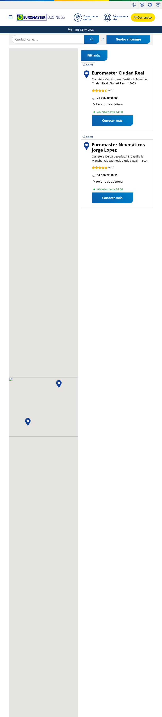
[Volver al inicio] (151, 708)
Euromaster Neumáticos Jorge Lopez (118, 147)
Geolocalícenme (128, 39)
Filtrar (92, 55)
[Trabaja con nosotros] (142, 4)
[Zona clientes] (158, 4)
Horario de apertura (109, 104)
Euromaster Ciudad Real (118, 73)
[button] (59, 384)
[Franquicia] (150, 4)
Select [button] (89, 65)
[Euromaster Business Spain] (39, 17)
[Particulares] (134, 4)
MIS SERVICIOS (84, 29)
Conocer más (112, 120)
